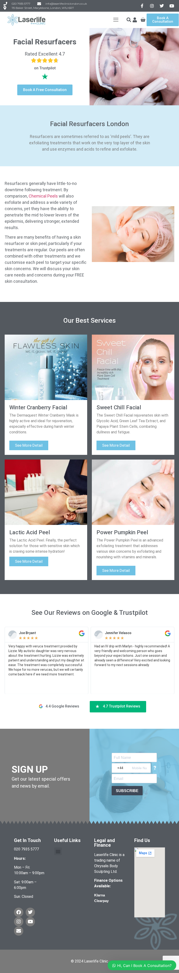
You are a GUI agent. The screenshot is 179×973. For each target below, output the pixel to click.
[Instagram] (18, 921)
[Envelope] (18, 931)
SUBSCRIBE (127, 791)
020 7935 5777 (26, 849)
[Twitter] (30, 912)
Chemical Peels (43, 196)
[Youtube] (30, 921)
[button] (128, 19)
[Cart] (143, 20)
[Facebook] (18, 912)
